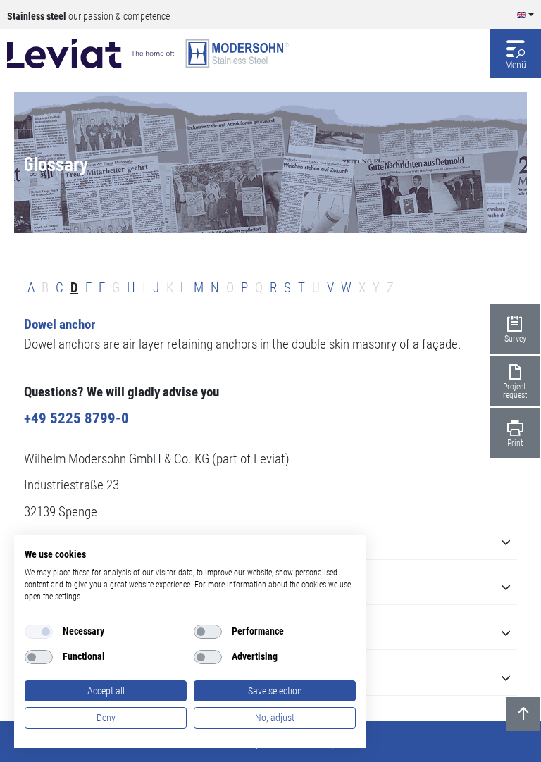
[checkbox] (39, 632)
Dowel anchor (59, 324)
